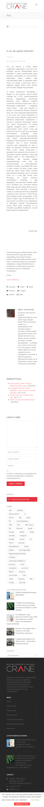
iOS (30, 539)
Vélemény (21, 579)
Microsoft (12, 564)
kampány (21, 543)
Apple (28, 517)
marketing (12, 557)
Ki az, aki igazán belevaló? (20, 51)
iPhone (11, 543)
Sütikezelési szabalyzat (15, 719)
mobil (22, 564)
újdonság (22, 582)
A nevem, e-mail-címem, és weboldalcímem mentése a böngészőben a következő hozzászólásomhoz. (22, 476)
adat (10, 510)
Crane (9, 702)
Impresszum (11, 728)
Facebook (11, 287)
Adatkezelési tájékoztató (15, 724)
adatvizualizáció (14, 514)
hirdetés (21, 532)
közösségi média (24, 550)
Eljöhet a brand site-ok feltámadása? (22, 400)
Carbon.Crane (11, 706)
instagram (23, 535)
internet (22, 539)
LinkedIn (11, 294)
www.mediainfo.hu (13, 280)
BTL (8, 61)
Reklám (11, 572)
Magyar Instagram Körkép (17, 553)
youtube (11, 582)
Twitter (22, 287)
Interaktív (13, 61)
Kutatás (11, 550)
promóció (25, 568)
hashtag (11, 532)
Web (23, 61)
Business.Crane (12, 715)
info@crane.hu (14, 789)
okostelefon (13, 568)
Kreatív (19, 61)
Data (18, 525)
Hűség (31, 532)
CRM (10, 525)
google (30, 528)
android (11, 517)
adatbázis (20, 510)
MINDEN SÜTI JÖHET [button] (22, 804)
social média (13, 575)
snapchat (22, 572)
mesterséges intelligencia (17, 561)
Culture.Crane (11, 711)
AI (25, 514)
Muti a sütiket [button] (35, 800)
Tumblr (30, 287)
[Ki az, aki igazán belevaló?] (22, 35)
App (20, 517)
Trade (24, 575)
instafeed (12, 535)
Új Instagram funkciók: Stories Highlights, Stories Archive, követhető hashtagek (22, 390)
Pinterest (11, 291)
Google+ (23, 291)
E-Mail (21, 294)
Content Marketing (22, 521)
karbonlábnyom (14, 546)
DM (10, 528)
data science (29, 525)
